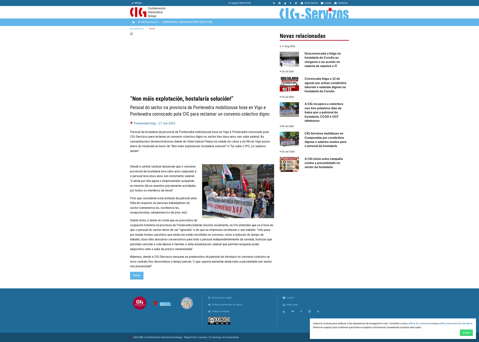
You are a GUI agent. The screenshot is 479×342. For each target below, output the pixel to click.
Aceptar (466, 332)
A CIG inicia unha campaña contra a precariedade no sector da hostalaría (324, 163)
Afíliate (138, 3)
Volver (137, 275)
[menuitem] (133, 22)
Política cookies (220, 311)
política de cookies (417, 323)
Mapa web (292, 304)
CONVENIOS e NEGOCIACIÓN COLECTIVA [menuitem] (187, 22)
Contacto (342, 3)
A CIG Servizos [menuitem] (147, 22)
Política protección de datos (226, 304)
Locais (327, 3)
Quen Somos (311, 3)
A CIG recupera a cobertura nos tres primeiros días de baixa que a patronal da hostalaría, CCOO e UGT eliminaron (324, 112)
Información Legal (221, 297)
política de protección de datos (455, 323)
